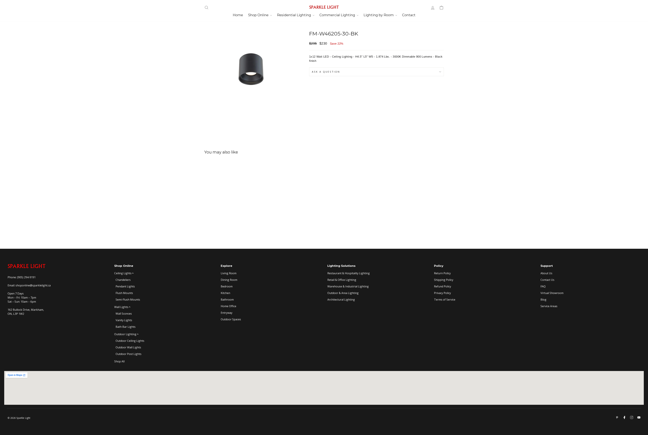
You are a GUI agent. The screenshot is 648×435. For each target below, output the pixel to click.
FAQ (543, 286)
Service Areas (549, 306)
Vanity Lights (124, 320)
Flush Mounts (124, 293)
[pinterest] (617, 417)
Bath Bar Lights (126, 327)
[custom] (631, 417)
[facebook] (624, 417)
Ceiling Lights (122, 273)
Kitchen (225, 293)
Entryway (226, 313)
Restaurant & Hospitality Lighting (348, 273)
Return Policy (442, 273)
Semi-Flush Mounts (128, 299)
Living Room (228, 273)
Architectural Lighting (341, 299)
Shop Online (258, 15)
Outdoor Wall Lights (128, 347)
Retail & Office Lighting (341, 280)
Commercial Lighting (337, 15)
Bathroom (227, 299)
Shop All (119, 361)
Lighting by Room (379, 15)
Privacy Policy (442, 293)
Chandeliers (123, 280)
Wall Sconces (124, 313)
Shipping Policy (443, 280)
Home (238, 15)
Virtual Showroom (552, 293)
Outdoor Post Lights (128, 354)
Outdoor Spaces (231, 319)
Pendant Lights (125, 286)
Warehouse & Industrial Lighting (348, 286)
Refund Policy (442, 286)
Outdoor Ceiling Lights (130, 341)
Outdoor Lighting (125, 334)
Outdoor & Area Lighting (343, 293)
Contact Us (547, 280)
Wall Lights (121, 307)
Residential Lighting (294, 15)
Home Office (228, 306)
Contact (408, 15)
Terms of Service (444, 299)
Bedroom (227, 286)
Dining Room (229, 280)
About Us (546, 273)
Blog (543, 299)
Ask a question (326, 71)
